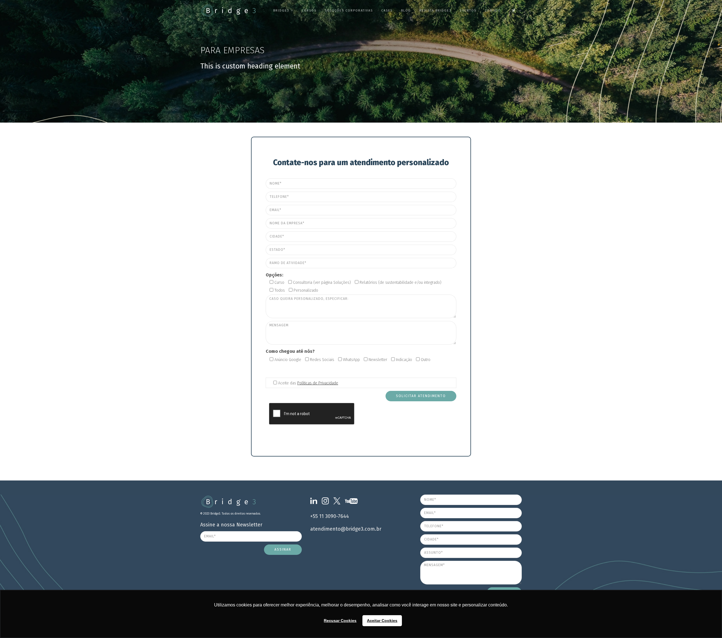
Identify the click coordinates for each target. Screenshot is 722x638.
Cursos (309, 10)
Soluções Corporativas (349, 10)
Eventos (468, 10)
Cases (387, 10)
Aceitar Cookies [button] (382, 620)
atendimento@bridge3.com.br (345, 529)
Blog (406, 10)
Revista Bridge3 (435, 10)
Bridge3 (281, 10)
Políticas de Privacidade (317, 383)
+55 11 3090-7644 (329, 516)
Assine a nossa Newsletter (231, 525)
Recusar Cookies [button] (340, 620)
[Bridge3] (217, 10)
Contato (493, 10)
